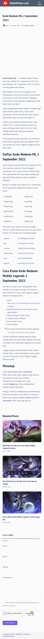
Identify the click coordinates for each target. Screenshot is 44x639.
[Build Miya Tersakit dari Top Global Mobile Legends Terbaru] (22, 431)
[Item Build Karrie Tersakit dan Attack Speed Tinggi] (22, 467)
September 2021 (9, 400)
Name (5, 546)
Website (5, 567)
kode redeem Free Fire (29, 397)
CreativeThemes (8, 636)
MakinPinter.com (19, 3)
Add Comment (8, 578)
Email (5, 556)
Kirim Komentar (10, 623)
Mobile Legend (29, 25)
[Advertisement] (22, 53)
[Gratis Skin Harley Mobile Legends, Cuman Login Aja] (22, 502)
